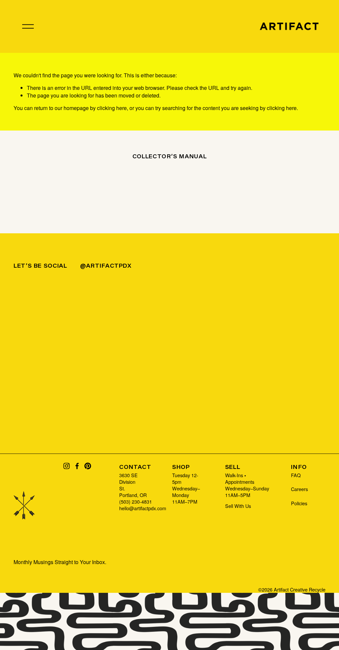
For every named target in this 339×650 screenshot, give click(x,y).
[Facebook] (77, 466)
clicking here (112, 108)
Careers (299, 489)
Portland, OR (133, 495)
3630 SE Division (128, 478)
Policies (299, 503)
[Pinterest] (87, 466)
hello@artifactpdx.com (142, 508)
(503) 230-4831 (135, 501)
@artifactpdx (105, 265)
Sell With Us (238, 506)
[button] (53, 316)
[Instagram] (66, 466)
